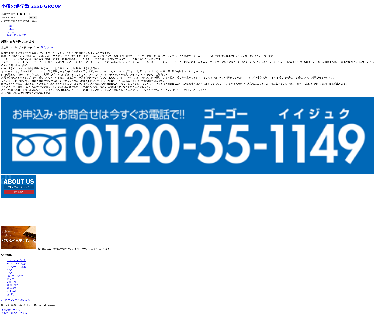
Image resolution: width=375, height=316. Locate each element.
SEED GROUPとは (17, 263)
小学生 (10, 26)
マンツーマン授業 (16, 266)
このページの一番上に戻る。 (16, 299)
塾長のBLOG (48, 47)
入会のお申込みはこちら (14, 313)
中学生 (10, 29)
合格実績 (11, 282)
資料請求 (11, 288)
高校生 (10, 32)
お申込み (11, 291)
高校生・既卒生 (15, 276)
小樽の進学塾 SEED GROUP (31, 6)
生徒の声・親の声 (16, 35)
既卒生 (10, 279)
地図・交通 (13, 285)
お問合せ (11, 294)
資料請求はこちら (10, 310)
